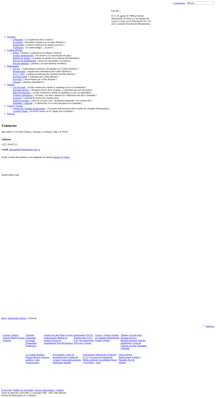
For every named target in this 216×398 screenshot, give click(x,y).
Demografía (18, 45)
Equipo (21, 338)
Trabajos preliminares (23, 95)
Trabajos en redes (21, 100)
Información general (17, 318)
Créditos (60, 390)
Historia (6, 338)
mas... (98, 362)
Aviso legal (6, 390)
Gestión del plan (51, 335)
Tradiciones (18, 47)
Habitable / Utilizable (23, 103)
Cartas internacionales (71, 360)
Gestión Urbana (20, 111)
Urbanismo (18, 39)
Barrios (37, 357)
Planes (16, 53)
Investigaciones (20, 76)
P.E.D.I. (16, 68)
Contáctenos (179, 3)
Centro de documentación (63, 356)
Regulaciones (19, 71)
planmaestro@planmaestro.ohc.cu (24, 149)
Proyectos (17, 79)
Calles (37, 360)
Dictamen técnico (21, 90)
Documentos (59, 354)
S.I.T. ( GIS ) (19, 74)
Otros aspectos (125, 354)
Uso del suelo (19, 87)
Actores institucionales (23, 55)
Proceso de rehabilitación (24, 61)
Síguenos (209, 326)
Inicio (3, 318)
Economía (17, 42)
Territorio (30, 335)
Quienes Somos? (11, 335)
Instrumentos (80, 335)
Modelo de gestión (21, 58)
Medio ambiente (90, 360)
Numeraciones (32, 362)
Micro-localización (21, 92)
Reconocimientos (21, 63)
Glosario (17, 82)
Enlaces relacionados (44, 390)
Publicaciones (125, 357)
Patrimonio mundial (62, 362)
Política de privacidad (23, 390)
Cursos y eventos (103, 335)
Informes (7, 340)
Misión (14, 338)
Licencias (17, 98)
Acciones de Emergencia (100, 357)
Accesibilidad (104, 360)
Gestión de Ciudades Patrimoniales (29, 108)
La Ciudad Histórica (35, 354)
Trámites (124, 335)
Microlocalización (128, 340)
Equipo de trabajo (61, 157)
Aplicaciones (89, 354)
